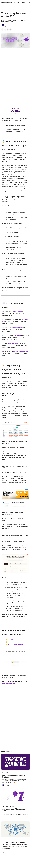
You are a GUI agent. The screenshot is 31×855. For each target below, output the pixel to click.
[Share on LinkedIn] (10, 29)
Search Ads (17, 335)
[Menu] (29, 2)
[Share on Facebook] (2, 29)
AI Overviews (18, 311)
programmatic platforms (20, 351)
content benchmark (13, 343)
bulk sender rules (16, 327)
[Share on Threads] (8, 29)
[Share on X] (5, 29)
